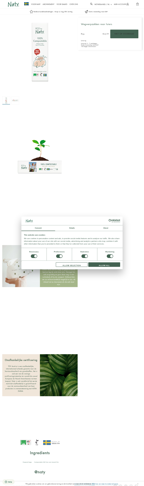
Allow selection (72, 265)
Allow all (104, 265)
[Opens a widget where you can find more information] (8, 482)
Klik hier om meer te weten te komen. (105, 484)
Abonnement (48, 4)
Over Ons (74, 4)
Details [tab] (72, 228)
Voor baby (35, 4)
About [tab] (105, 228)
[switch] (59, 256)
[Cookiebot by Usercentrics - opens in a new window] (110, 221)
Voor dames (62, 4)
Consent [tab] (38, 228)
